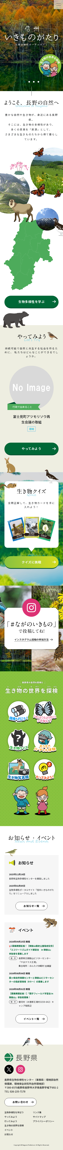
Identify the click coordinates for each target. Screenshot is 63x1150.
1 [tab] (24, 81)
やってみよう (31, 448)
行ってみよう (10, 1121)
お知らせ (8, 1134)
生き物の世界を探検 (14, 1125)
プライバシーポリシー (43, 1121)
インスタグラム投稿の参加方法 (31, 639)
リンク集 (37, 1112)
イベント (8, 1129)
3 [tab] (33, 81)
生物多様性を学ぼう (14, 1112)
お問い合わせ (20, 1102)
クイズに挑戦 (31, 562)
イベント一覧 (31, 1019)
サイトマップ (39, 1116)
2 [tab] (29, 81)
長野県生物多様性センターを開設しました (29, 878)
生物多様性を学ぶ (31, 301)
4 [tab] (38, 81)
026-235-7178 (17, 1091)
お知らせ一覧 (31, 906)
